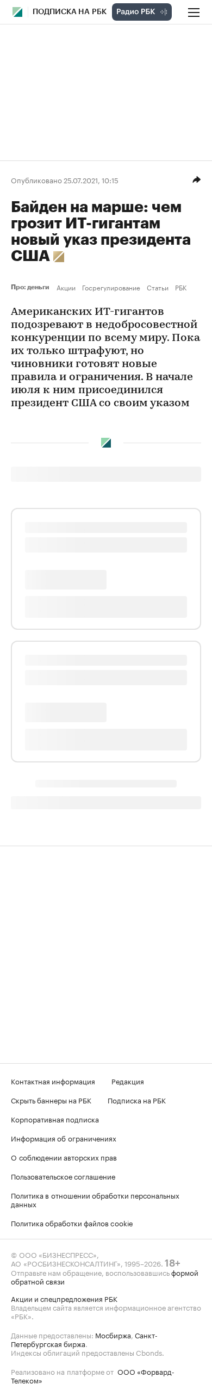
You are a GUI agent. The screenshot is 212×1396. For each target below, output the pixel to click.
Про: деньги (31, 287)
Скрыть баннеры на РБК (51, 1099)
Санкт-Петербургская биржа (84, 1339)
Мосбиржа (113, 1334)
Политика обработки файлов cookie (72, 1222)
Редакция (127, 1080)
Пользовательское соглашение (63, 1175)
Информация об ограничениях (63, 1137)
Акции (66, 287)
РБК (180, 287)
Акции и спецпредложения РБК (64, 1298)
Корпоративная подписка (55, 1118)
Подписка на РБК (137, 1099)
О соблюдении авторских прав (64, 1156)
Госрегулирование (111, 287)
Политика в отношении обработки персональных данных (95, 1199)
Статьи (158, 287)
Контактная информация (53, 1080)
